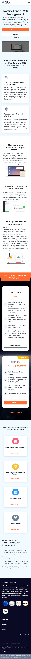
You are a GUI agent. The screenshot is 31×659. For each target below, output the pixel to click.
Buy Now (15, 35)
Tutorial (14, 37)
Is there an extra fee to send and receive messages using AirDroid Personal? (14, 557)
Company (5, 619)
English (5, 651)
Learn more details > (15, 412)
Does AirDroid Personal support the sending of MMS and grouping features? (16, 551)
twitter (22, 634)
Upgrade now (15, 402)
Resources (5, 624)
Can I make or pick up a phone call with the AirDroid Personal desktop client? (16, 562)
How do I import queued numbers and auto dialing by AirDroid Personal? (15, 567)
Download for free (15, 345)
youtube (28, 634)
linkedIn (18, 634)
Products (4, 629)
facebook (25, 634)
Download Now (15, 30)
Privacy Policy (21, 657)
